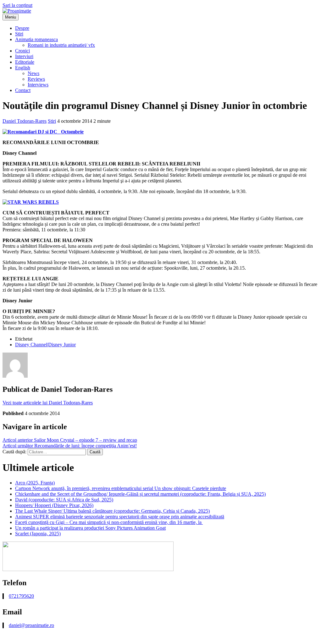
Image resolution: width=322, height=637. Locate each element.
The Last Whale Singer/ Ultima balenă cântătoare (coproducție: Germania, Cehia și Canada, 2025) (112, 511)
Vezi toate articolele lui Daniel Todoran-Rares (48, 402)
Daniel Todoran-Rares (25, 121)
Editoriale (24, 62)
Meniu (10, 17)
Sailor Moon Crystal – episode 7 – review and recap (70, 440)
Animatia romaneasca (36, 39)
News (33, 73)
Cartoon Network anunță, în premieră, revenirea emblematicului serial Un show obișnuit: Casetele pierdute (120, 488)
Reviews (36, 79)
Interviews (38, 84)
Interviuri (24, 56)
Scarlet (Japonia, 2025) (38, 533)
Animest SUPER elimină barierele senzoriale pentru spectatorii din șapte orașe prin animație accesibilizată (119, 516)
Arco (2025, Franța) (35, 482)
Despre (22, 28)
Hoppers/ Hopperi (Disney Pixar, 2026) (54, 505)
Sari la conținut (17, 5)
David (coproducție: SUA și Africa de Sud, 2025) (64, 499)
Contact (23, 90)
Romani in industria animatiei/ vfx (61, 45)
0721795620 (21, 596)
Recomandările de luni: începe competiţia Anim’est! (70, 445)
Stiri (19, 33)
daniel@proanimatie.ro (31, 625)
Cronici (22, 50)
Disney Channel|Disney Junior (45, 344)
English (22, 67)
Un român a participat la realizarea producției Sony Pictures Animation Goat (90, 528)
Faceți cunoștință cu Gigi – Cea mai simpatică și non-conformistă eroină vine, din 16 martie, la (109, 522)
